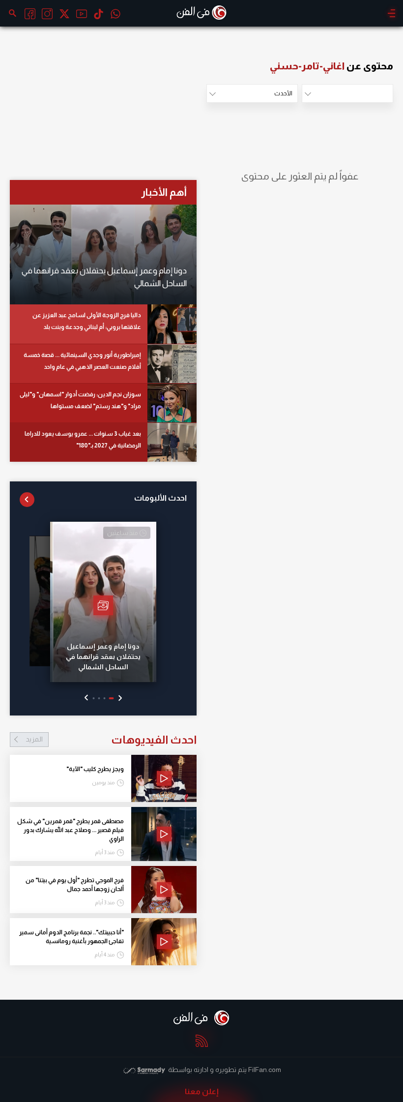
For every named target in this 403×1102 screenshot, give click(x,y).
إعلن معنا (202, 1091)
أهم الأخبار (164, 192)
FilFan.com (264, 1069)
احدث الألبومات (160, 498)
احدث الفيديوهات (111, 739)
